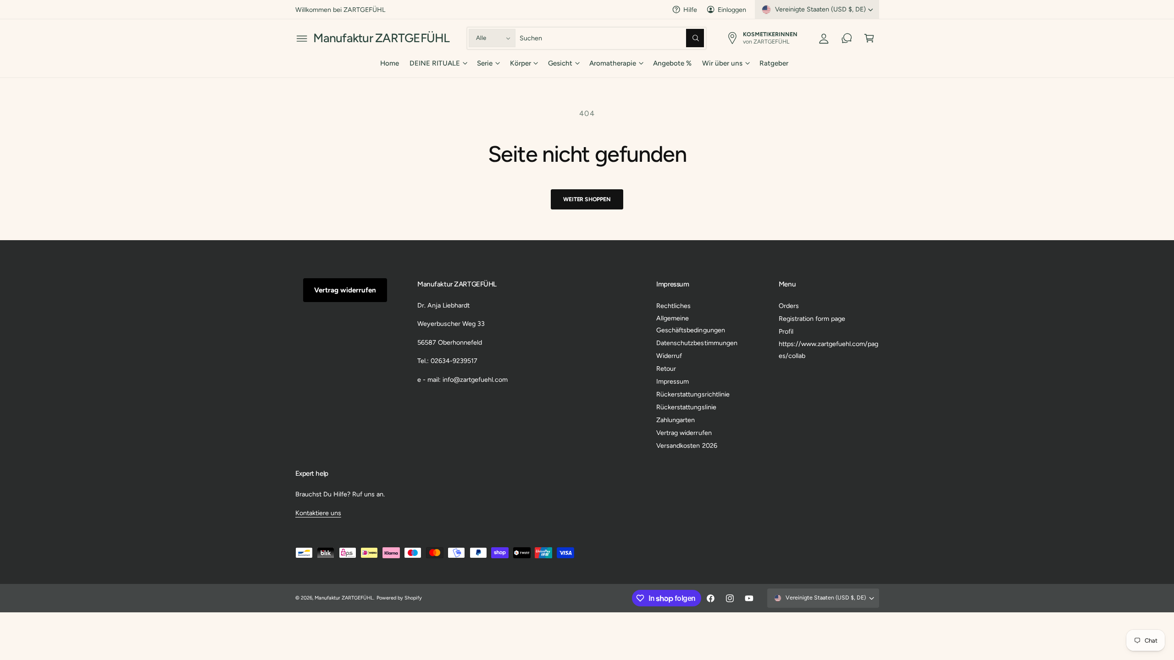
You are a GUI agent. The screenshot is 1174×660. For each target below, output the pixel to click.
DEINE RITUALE (435, 63)
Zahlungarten (675, 420)
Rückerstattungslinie (686, 407)
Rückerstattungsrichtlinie (692, 394)
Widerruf (669, 356)
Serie (485, 63)
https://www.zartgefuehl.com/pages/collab (828, 350)
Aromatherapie (612, 63)
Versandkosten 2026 (686, 445)
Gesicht (560, 63)
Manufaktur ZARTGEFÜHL (344, 598)
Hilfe (690, 10)
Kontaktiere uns (318, 513)
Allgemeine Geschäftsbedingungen (690, 324)
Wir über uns (722, 63)
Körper (520, 63)
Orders (789, 306)
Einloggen (732, 10)
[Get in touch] (847, 38)
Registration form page (812, 318)
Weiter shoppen (586, 199)
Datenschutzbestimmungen (696, 343)
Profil (786, 331)
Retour (666, 368)
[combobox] (612, 38)
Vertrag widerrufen (345, 290)
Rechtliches (673, 306)
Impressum (672, 381)
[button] (302, 38)
